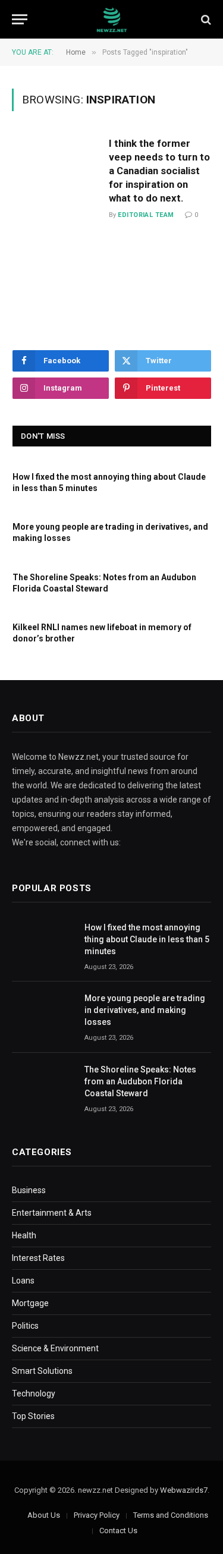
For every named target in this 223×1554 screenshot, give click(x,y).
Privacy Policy (97, 1515)
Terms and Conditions (170, 1515)
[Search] (205, 19)
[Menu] (19, 19)
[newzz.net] (111, 19)
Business (29, 1190)
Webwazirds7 (184, 1490)
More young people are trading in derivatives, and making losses (144, 1010)
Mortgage (30, 1303)
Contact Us (118, 1530)
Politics (25, 1325)
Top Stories (33, 1416)
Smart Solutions (42, 1371)
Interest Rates (38, 1258)
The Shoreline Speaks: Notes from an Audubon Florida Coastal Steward (140, 1081)
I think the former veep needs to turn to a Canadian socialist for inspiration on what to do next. (159, 170)
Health (24, 1235)
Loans (23, 1280)
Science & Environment (55, 1348)
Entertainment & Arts (52, 1213)
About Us (43, 1515)
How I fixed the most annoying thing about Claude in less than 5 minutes (146, 939)
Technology (33, 1393)
